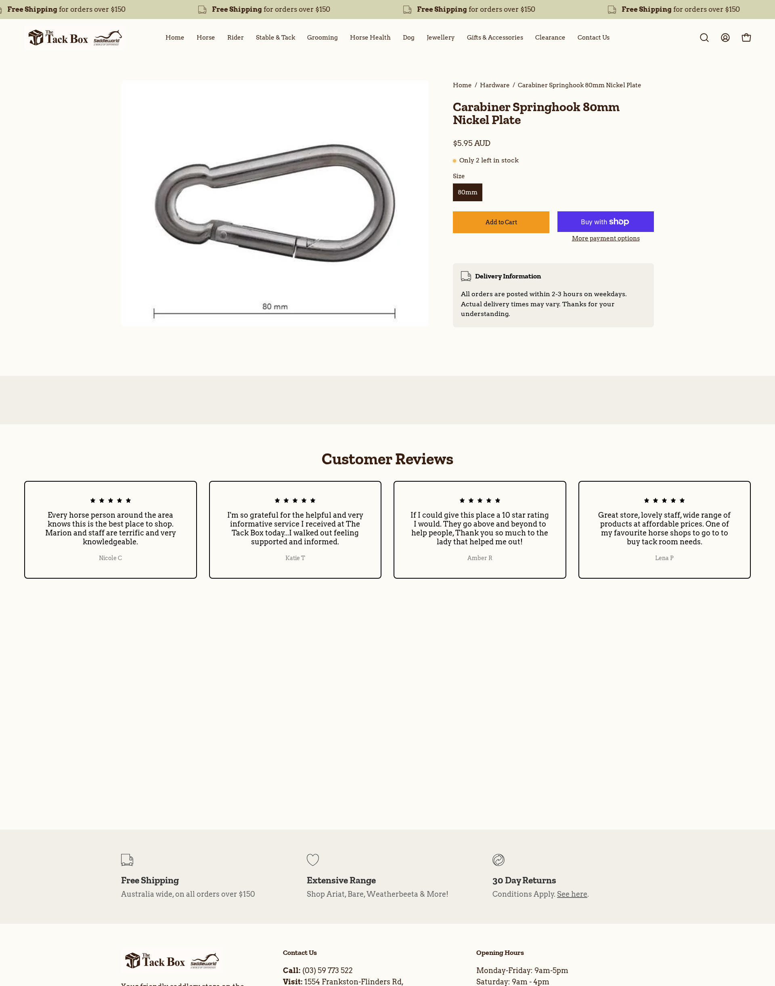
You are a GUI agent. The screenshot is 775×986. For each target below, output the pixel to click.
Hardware (495, 85)
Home (462, 85)
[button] (704, 37)
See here (572, 894)
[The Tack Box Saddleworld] (74, 37)
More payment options (606, 238)
